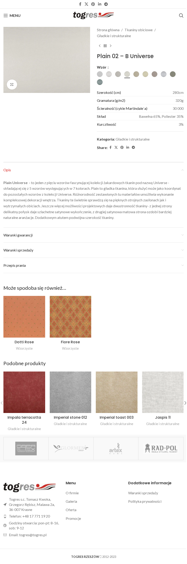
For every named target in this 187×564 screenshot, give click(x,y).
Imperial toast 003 (117, 417)
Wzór (102, 67)
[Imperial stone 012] (70, 392)
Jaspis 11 (163, 417)
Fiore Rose (70, 342)
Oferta (71, 510)
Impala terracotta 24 (24, 420)
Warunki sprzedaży (143, 493)
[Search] (181, 15)
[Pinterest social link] (93, 4)
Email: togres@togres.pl (28, 535)
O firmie (72, 493)
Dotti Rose (24, 342)
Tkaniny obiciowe (139, 30)
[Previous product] (99, 46)
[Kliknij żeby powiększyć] (12, 84)
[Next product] (110, 46)
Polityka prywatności (144, 501)
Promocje (73, 518)
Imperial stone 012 (70, 417)
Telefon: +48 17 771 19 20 (29, 516)
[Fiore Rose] (70, 317)
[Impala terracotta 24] (24, 392)
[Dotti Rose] (24, 317)
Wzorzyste (24, 348)
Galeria (71, 501)
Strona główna (108, 30)
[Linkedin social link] (99, 4)
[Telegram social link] (106, 4)
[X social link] (86, 4)
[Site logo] (93, 15)
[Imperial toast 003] (117, 392)
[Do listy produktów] (105, 46)
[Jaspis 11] (163, 392)
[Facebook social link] (80, 4)
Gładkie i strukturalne (114, 35)
